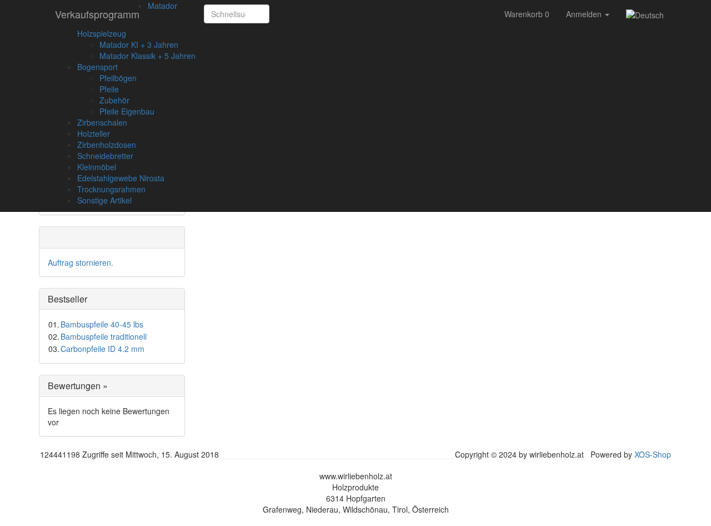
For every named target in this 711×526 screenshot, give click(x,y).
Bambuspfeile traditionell (104, 336)
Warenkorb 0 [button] (526, 13)
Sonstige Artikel (104, 200)
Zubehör (114, 100)
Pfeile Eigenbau (126, 111)
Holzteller (93, 133)
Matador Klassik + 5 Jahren (147, 55)
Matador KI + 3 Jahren (138, 44)
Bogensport (97, 66)
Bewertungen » (78, 385)
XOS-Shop (652, 454)
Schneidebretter (105, 155)
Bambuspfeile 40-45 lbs (102, 324)
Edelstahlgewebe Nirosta (120, 177)
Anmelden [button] (585, 13)
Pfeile (109, 89)
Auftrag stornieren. (80, 262)
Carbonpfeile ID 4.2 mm (102, 348)
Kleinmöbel (96, 166)
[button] (281, 14)
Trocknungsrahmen (111, 189)
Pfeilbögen (118, 77)
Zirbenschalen (102, 122)
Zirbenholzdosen (106, 144)
